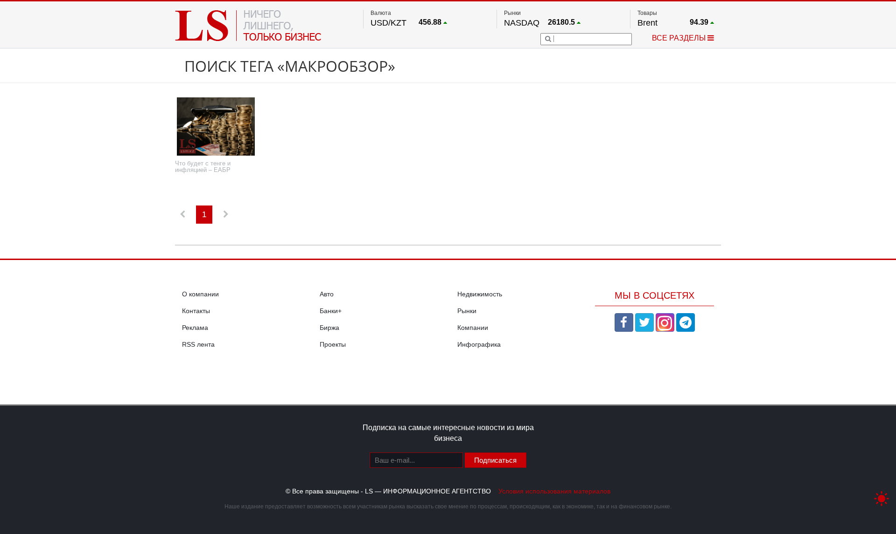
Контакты (196, 311)
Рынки (466, 311)
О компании (200, 294)
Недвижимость (479, 294)
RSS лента (198, 344)
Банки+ (331, 311)
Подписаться (495, 460)
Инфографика (479, 344)
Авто (327, 294)
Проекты (333, 344)
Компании (472, 327)
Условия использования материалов (554, 491)
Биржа (329, 327)
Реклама (195, 327)
